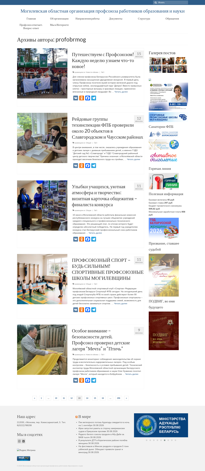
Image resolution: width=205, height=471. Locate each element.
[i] (161, 430)
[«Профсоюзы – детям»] (167, 69)
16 (103, 398)
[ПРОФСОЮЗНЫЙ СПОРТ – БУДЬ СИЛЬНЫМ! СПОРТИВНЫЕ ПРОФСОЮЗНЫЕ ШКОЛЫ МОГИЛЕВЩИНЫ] (42, 279)
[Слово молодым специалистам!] (180, 69)
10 (56, 398)
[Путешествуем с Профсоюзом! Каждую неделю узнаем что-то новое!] (42, 73)
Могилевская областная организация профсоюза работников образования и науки (103, 11)
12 (72, 398)
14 (87, 398)
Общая (88, 143)
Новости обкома (92, 72)
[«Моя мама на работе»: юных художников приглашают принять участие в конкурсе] (180, 61)
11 (64, 398)
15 (95, 398)
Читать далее (121, 92)
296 (118, 398)
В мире (84, 416)
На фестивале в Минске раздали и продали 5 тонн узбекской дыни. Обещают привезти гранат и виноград (103, 449)
